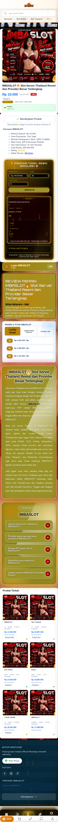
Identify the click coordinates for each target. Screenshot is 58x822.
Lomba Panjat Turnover (29, 331)
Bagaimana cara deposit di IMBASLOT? (21, 562)
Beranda (8, 19)
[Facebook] (4, 773)
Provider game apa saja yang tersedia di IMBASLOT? (22, 537)
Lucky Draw (12, 331)
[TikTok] (17, 773)
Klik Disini (29, 153)
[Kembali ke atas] (53, 803)
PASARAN (13, 172)
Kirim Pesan (14, 761)
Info (50, 267)
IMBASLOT (5, 25)
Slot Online (21, 19)
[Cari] (5, 13)
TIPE (32, 172)
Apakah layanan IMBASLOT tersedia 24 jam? (26, 574)
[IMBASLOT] (29, 5)
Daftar (39, 25)
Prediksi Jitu (45, 332)
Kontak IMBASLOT (11, 790)
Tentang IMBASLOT (11, 786)
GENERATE (29, 190)
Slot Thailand (36, 19)
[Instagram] (11, 773)
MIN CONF (13, 180)
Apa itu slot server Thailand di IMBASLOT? (22, 525)
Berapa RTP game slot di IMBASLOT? (20, 549)
